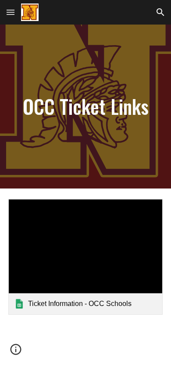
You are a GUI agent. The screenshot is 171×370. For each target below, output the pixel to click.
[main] (85, 107)
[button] (10, 12)
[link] (85, 257)
